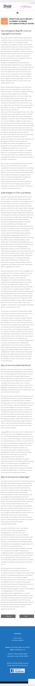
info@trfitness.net (19, 650)
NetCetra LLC (24, 665)
